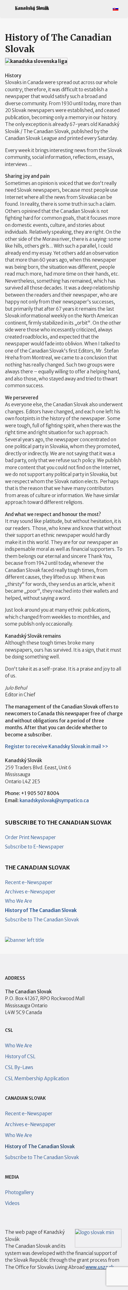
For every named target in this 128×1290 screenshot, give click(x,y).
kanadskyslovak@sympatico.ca (54, 800)
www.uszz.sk (99, 1267)
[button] (7, 8)
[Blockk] (32, 8)
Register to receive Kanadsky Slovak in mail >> (56, 746)
